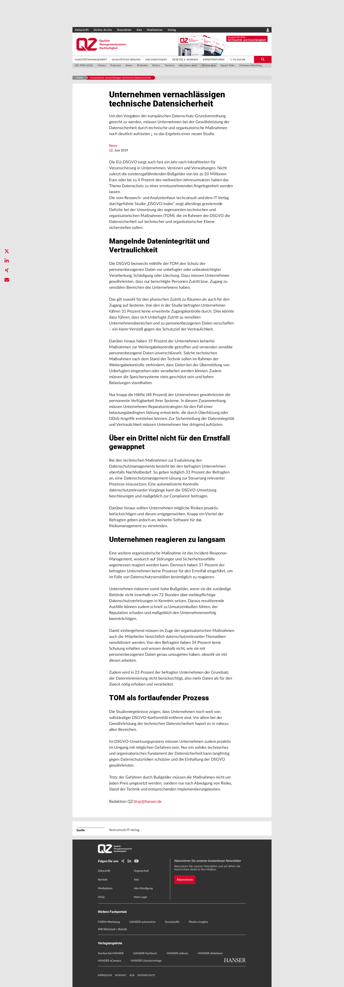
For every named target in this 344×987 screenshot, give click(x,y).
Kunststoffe (172, 922)
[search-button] (263, 59)
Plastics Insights (198, 922)
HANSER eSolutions (210, 953)
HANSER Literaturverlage (146, 960)
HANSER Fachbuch (145, 953)
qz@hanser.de (150, 802)
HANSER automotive (142, 922)
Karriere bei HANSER (111, 953)
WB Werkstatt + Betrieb (112, 929)
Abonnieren (185, 879)
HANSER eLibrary (177, 953)
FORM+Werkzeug (109, 922)
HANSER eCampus (109, 960)
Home (79, 78)
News (113, 145)
